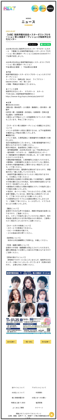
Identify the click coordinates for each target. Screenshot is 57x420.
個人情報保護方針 (18, 397)
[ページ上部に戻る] (51, 414)
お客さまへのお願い (39, 397)
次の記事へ (46, 342)
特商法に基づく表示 (18, 402)
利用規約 (39, 392)
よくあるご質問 (18, 407)
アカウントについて (39, 387)
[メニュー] (50, 8)
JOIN (35, 8)
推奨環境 (39, 402)
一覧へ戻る (28, 342)
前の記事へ (11, 342)
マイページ (39, 407)
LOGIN (43, 8)
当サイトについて (18, 387)
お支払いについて (18, 392)
